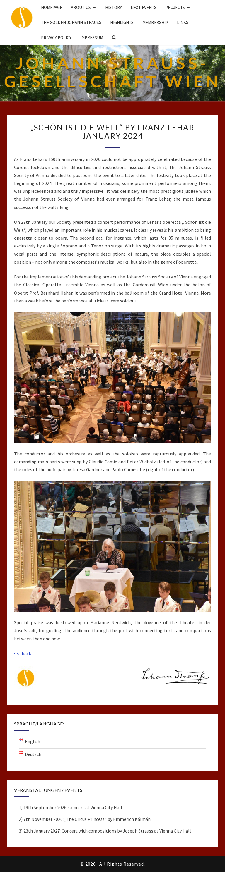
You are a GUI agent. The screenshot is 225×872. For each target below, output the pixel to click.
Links (182, 22)
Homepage (51, 7)
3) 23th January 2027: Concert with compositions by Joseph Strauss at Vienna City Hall (105, 831)
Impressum (91, 37)
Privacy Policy (56, 37)
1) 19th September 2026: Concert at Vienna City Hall (70, 807)
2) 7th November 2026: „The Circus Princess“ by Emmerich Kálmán (85, 819)
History (113, 7)
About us (81, 7)
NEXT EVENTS (143, 7)
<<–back (22, 653)
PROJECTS (175, 7)
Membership (155, 22)
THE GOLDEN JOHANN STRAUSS (71, 22)
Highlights (122, 22)
